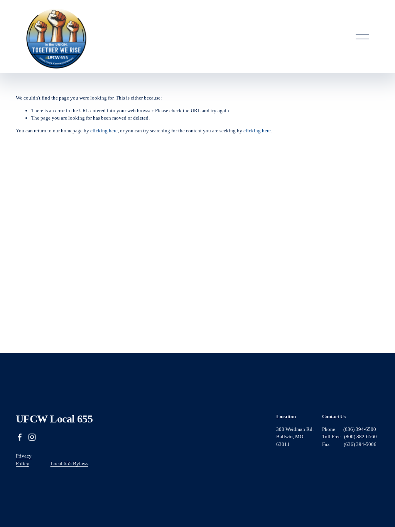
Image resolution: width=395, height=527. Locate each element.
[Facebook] (20, 437)
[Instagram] (32, 437)
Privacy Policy (24, 459)
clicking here (104, 130)
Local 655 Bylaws (69, 463)
